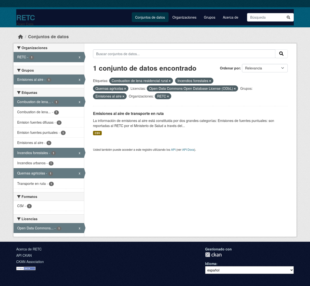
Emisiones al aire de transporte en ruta (128, 113)
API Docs (188, 149)
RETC (25, 17)
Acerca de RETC (29, 249)
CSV (97, 133)
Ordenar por (230, 68)
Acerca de (230, 17)
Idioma (210, 263)
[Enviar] (288, 17)
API (173, 149)
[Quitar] (169, 81)
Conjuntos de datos (150, 17)
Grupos (209, 17)
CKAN (213, 254)
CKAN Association (30, 261)
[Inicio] (20, 36)
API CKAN (24, 255)
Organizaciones (184, 17)
